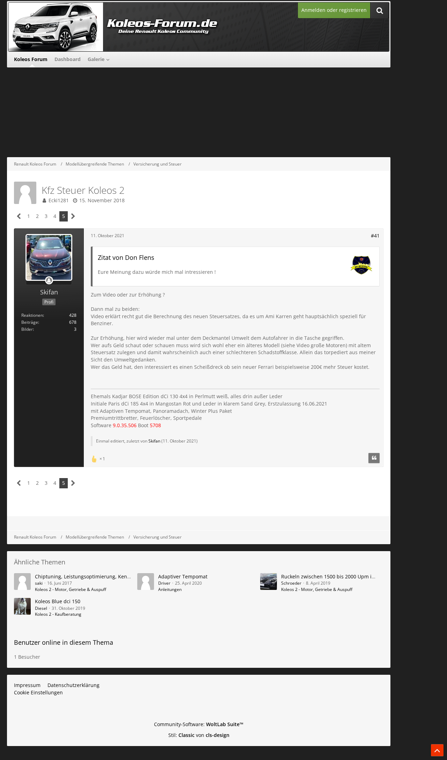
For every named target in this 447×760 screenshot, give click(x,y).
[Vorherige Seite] (19, 216)
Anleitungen (170, 589)
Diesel (41, 608)
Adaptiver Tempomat (182, 576)
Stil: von (198, 735)
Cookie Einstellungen (38, 692)
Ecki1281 (59, 200)
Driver (164, 583)
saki (39, 583)
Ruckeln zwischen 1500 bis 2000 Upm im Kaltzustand (343, 576)
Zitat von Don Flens (126, 257)
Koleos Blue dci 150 (57, 601)
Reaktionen (32, 315)
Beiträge (29, 322)
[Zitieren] (374, 458)
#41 (375, 235)
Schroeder (291, 583)
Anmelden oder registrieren (334, 10)
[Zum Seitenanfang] (437, 750)
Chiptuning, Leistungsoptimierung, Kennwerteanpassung (102, 576)
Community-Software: (198, 724)
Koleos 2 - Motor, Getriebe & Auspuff (70, 589)
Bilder (27, 329)
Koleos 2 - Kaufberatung (58, 614)
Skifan (154, 441)
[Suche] (380, 10)
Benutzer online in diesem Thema (63, 642)
